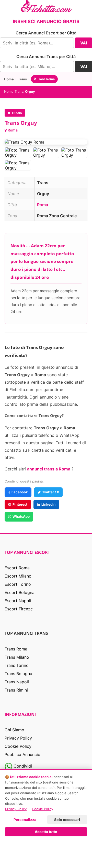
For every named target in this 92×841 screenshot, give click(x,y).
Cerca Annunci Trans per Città (46, 56)
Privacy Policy (18, 738)
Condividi (22, 766)
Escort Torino (18, 584)
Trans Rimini (16, 690)
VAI (83, 42)
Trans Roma (46, 79)
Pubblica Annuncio (22, 754)
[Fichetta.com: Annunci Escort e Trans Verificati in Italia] (46, 5)
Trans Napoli (17, 681)
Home (9, 79)
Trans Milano (17, 657)
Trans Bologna (18, 673)
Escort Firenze (19, 608)
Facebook (20, 492)
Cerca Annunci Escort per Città (46, 32)
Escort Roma (17, 567)
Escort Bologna (19, 592)
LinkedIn (48, 504)
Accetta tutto (46, 831)
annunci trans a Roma (49, 468)
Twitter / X (50, 492)
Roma (13, 130)
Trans (22, 79)
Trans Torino (17, 665)
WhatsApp (21, 516)
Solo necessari (67, 819)
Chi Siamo (14, 729)
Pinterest (20, 504)
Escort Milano (18, 576)
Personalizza (25, 819)
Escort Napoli (18, 600)
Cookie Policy (18, 746)
